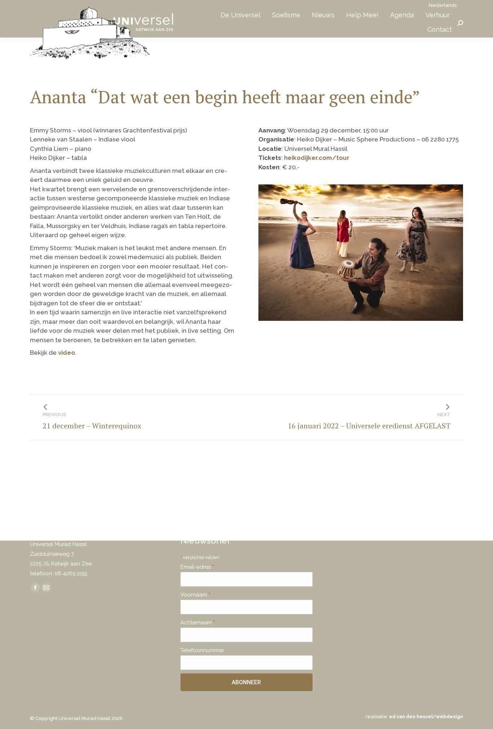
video (66, 352)
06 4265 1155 (70, 573)
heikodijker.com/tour (316, 157)
